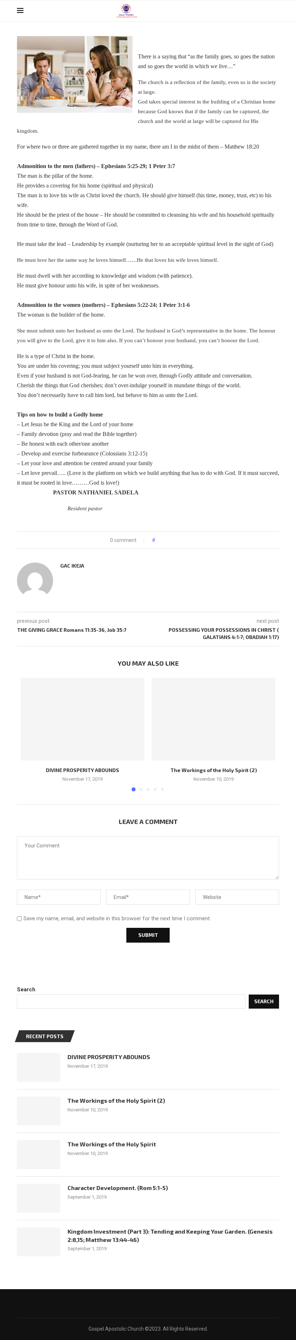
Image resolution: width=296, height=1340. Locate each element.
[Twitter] (249, 10)
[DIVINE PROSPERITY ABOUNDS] (82, 719)
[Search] (275, 10)
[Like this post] (159, 540)
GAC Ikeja (72, 566)
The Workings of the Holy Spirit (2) (213, 770)
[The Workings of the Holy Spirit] (38, 1154)
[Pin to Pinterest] (180, 540)
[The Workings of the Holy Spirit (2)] (213, 719)
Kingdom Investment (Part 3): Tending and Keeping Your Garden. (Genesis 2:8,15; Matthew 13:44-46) (170, 1235)
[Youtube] (264, 10)
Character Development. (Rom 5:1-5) (118, 1187)
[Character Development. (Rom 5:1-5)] (38, 1198)
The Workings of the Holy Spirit (112, 1144)
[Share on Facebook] (167, 540)
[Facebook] (242, 10)
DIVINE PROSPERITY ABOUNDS (82, 770)
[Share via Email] (187, 540)
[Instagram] (257, 10)
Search (26, 989)
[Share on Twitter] (173, 540)
